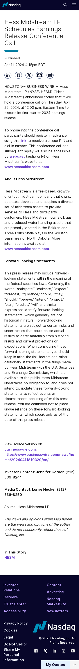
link (23, 140)
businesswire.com (20, 449)
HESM (9, 557)
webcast (17, 156)
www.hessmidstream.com (26, 167)
